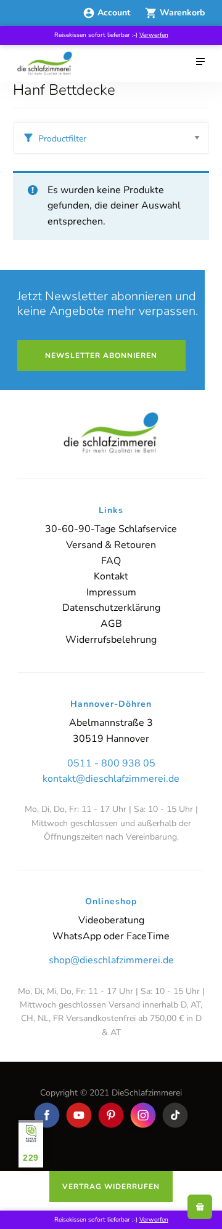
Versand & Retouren (111, 545)
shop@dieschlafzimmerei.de (111, 960)
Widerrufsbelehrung (111, 639)
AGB (111, 623)
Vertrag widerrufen (111, 1186)
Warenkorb (182, 12)
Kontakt (111, 576)
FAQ (111, 561)
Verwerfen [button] (153, 35)
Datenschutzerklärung (111, 607)
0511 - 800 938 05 (111, 763)
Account (115, 12)
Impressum (111, 592)
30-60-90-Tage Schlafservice (111, 529)
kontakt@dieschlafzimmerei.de (111, 779)
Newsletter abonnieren (101, 355)
